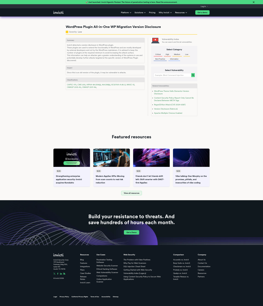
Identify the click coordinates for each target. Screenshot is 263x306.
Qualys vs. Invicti (180, 273)
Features (83, 263)
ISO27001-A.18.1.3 (118, 85)
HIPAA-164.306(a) (94, 85)
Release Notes (83, 278)
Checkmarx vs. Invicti (182, 266)
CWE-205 (81, 85)
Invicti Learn (85, 282)
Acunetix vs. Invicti (181, 260)
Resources (202, 273)
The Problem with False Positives (136, 260)
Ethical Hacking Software (106, 269)
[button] (204, 6)
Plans (82, 270)
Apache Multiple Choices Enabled (168, 113)
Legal (55, 296)
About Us (201, 260)
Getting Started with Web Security (137, 270)
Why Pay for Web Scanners (134, 263)
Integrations (85, 266)
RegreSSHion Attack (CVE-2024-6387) (169, 105)
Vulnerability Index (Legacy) (134, 273)
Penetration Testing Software (104, 261)
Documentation (204, 266)
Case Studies (85, 273)
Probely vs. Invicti (180, 270)
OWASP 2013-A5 (74, 87)
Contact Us (202, 263)
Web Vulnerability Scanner (107, 272)
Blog (82, 260)
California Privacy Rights (80, 296)
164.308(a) (106, 85)
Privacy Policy (64, 296)
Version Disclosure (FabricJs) (166, 109)
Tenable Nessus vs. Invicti (181, 278)
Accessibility (106, 296)
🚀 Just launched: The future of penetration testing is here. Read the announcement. (131, 2)
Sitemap (115, 296)
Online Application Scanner (104, 280)
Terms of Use (95, 296)
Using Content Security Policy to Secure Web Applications (142, 278)
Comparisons (101, 276)
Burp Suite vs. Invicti (181, 263)
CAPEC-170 (71, 85)
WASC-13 (130, 85)
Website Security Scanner (107, 266)
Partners (201, 277)
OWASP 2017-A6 (89, 87)
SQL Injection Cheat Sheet (134, 266)
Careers (201, 270)
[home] (58, 12)
